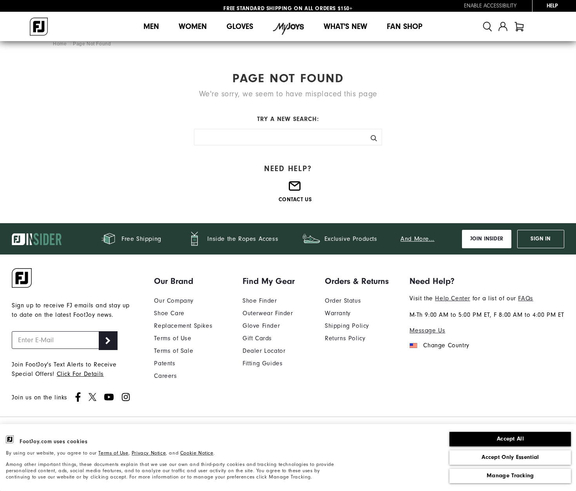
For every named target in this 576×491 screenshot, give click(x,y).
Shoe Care (169, 313)
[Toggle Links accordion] (183, 281)
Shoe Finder (260, 300)
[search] (487, 26)
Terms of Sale (173, 350)
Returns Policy (345, 338)
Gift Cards (257, 338)
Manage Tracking (510, 475)
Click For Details (80, 373)
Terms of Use (113, 453)
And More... (417, 238)
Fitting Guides (263, 363)
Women (193, 26)
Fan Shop (404, 26)
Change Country (446, 345)
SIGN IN (541, 239)
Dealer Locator (264, 350)
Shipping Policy (347, 325)
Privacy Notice (149, 453)
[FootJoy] (39, 27)
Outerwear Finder (268, 313)
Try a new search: (288, 119)
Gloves (239, 26)
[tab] (519, 26)
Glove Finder (261, 325)
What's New (345, 26)
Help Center (452, 298)
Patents (164, 363)
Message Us (427, 330)
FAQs (525, 298)
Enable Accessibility (490, 6)
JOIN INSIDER (486, 239)
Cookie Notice (197, 453)
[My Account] (503, 26)
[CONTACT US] (295, 189)
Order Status (343, 300)
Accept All (510, 438)
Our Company (174, 300)
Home (60, 44)
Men (151, 26)
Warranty (338, 313)
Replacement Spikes (183, 325)
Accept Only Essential (510, 457)
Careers (165, 375)
